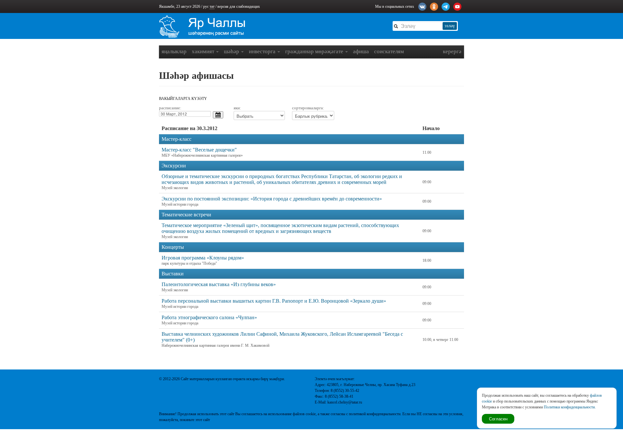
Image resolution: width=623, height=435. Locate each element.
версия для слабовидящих (238, 6)
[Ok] (434, 6)
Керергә (452, 51)
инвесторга (263, 51)
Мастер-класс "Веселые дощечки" (199, 149)
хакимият (203, 51)
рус (206, 6)
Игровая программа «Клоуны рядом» (203, 257)
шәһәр (232, 51)
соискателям (389, 51)
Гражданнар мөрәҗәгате (315, 51)
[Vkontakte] (422, 6)
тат (212, 6)
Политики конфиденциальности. (570, 407)
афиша (361, 51)
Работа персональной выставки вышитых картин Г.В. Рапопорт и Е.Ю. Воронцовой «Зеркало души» (274, 301)
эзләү (450, 25)
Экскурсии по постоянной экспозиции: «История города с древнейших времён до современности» (272, 198)
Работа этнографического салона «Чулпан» (209, 317)
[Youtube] (457, 6)
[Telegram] (446, 6)
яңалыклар (174, 51)
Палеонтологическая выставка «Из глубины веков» (219, 284)
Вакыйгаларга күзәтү (183, 98)
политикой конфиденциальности (374, 414)
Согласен (498, 419)
